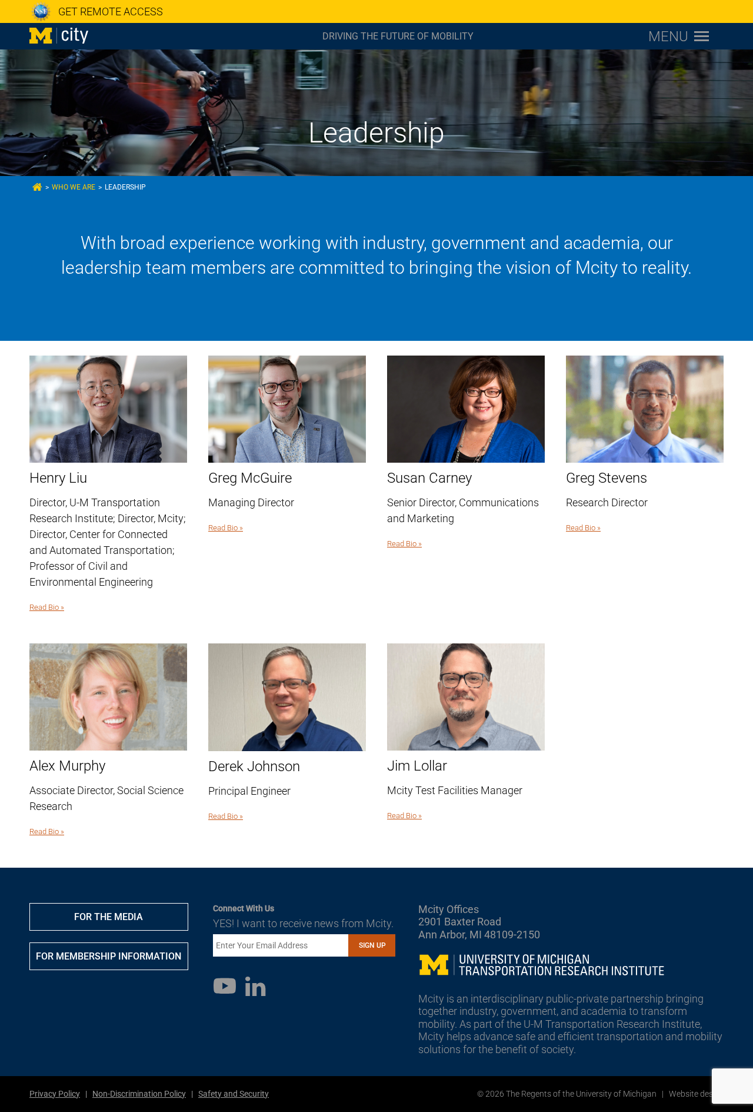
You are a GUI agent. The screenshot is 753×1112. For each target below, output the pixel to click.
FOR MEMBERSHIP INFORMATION (108, 956)
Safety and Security (233, 1093)
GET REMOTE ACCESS (110, 11)
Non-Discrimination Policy (139, 1093)
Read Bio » (46, 607)
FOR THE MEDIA (108, 916)
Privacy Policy (54, 1093)
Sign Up (372, 945)
